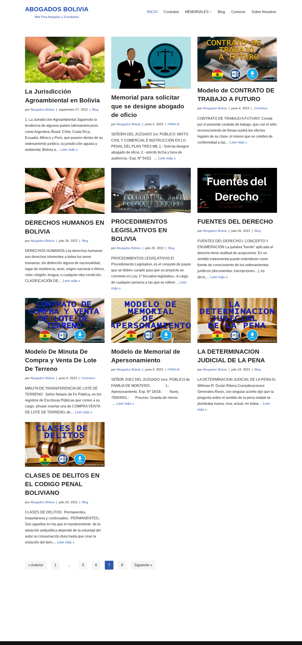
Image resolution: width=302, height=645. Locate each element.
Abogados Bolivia (42, 109)
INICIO (152, 12)
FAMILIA (174, 124)
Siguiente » (143, 565)
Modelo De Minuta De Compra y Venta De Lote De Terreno (61, 360)
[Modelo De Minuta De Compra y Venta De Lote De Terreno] (65, 320)
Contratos (171, 12)
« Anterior (35, 565)
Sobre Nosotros (264, 12)
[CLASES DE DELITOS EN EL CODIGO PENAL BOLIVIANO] (65, 444)
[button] (211, 12)
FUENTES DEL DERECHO (235, 221)
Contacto (238, 12)
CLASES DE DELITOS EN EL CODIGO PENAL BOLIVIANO (62, 484)
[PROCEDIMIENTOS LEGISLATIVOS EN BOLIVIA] (151, 190)
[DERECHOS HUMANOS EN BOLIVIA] (65, 191)
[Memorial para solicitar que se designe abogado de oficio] (151, 63)
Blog (221, 12)
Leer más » (69, 150)
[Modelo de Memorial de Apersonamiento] (151, 320)
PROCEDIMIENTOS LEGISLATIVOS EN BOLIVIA (139, 230)
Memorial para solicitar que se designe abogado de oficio (147, 106)
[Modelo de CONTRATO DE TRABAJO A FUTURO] (237, 59)
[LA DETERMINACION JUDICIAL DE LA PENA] (237, 320)
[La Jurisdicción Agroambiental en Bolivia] (65, 60)
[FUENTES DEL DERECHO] (237, 190)
